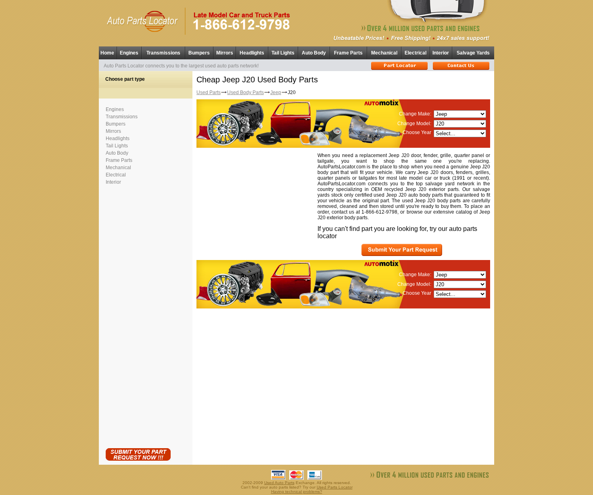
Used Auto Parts (279, 482)
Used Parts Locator (335, 487)
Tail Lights (282, 53)
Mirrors (224, 53)
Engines (129, 53)
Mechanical (384, 53)
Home (107, 53)
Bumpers (199, 53)
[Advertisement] (138, 315)
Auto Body (314, 53)
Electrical (415, 53)
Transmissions (163, 53)
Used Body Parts (245, 92)
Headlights (252, 53)
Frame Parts (348, 53)
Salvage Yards (473, 53)
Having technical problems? (296, 491)
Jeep (275, 92)
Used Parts (208, 92)
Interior (440, 53)
